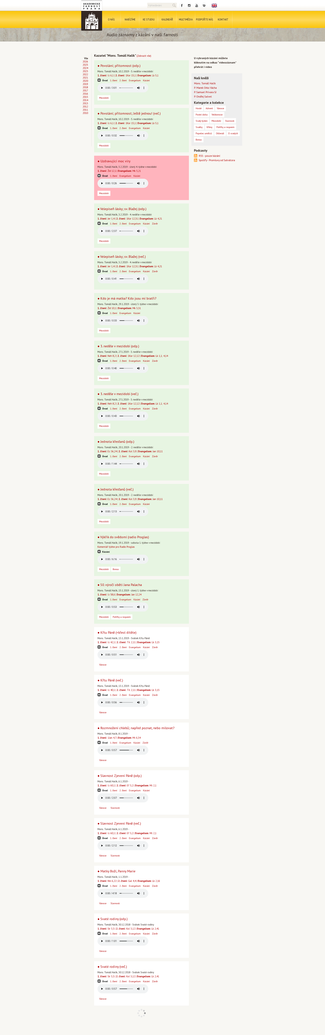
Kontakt (223, 19)
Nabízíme (130, 19)
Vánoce (102, 664)
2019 (85, 84)
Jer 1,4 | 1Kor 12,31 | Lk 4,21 (130, 218)
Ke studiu (149, 19)
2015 (85, 97)
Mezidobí (104, 97)
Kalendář (167, 19)
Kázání (146, 80)
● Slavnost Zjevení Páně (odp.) (120, 776)
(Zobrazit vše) (144, 55)
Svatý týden (202, 120)
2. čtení (123, 80)
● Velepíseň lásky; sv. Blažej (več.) (122, 257)
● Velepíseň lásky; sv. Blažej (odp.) (122, 209)
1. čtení (113, 80)
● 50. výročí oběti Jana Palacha (120, 585)
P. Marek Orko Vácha (205, 87)
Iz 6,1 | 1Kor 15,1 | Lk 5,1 (128, 75)
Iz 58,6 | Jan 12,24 (119, 594)
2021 (85, 77)
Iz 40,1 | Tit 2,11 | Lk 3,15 (128, 690)
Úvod (105, 80)
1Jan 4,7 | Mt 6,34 (119, 737)
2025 (85, 64)
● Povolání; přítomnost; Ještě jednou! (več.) (129, 113)
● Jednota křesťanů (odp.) (116, 442)
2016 (85, 93)
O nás (111, 19)
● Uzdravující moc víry (114, 161)
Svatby (199, 127)
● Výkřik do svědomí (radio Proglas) (123, 537)
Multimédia (186, 19)
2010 (85, 113)
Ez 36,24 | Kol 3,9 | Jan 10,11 (130, 451)
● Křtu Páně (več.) (110, 680)
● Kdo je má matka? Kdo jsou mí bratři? (127, 298)
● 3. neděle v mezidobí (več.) (118, 394)
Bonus (116, 569)
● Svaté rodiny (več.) (112, 967)
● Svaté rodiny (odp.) (113, 919)
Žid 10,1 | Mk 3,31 (119, 308)
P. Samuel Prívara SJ (205, 92)
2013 (85, 103)
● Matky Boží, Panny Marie (116, 871)
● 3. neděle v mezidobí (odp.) (118, 346)
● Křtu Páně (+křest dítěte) (117, 632)
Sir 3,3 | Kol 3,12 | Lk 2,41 (128, 928)
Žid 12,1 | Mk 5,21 (119, 170)
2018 (85, 87)
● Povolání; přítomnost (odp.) (119, 66)
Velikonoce (217, 114)
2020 (85, 80)
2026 (85, 61)
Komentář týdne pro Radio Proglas (116, 546)
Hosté (199, 108)
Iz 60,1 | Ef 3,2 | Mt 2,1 (127, 785)
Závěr (155, 223)
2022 (85, 74)
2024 (85, 68)
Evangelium (135, 80)
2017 (85, 90)
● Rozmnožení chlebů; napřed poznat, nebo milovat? (136, 728)
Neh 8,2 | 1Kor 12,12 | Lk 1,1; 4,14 (133, 355)
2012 (85, 106)
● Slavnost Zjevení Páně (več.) (119, 823)
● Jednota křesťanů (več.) (116, 489)
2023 (85, 71)
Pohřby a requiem (122, 616)
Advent (209, 108)
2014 (85, 100)
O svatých (233, 133)
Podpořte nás (204, 19)
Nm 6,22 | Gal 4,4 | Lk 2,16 (129, 881)
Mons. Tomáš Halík (205, 83)
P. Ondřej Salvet (203, 96)
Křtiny (209, 127)
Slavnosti (115, 807)
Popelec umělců (204, 133)
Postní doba (202, 114)
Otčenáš (220, 133)
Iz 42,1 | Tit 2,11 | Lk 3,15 (128, 642)
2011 (85, 109)
